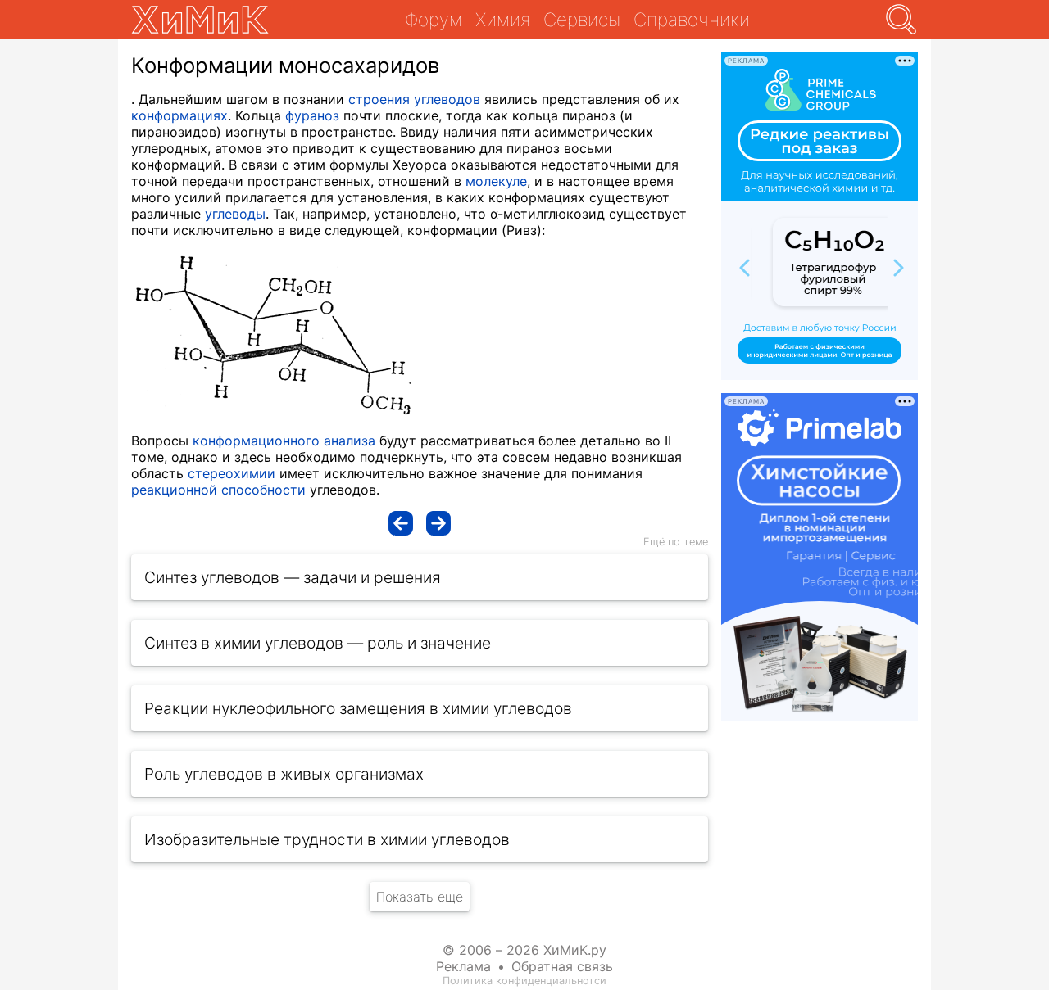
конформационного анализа (284, 440)
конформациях (179, 115)
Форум (433, 19)
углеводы (235, 214)
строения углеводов (414, 99)
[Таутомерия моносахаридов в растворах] (400, 523)
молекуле (496, 181)
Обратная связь (562, 966)
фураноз (312, 115)
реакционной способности (218, 489)
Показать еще (419, 896)
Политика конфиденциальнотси (524, 980)
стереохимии (231, 473)
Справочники (691, 19)
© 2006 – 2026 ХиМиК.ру (524, 950)
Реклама (463, 966)
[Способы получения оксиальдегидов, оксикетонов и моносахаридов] (438, 523)
